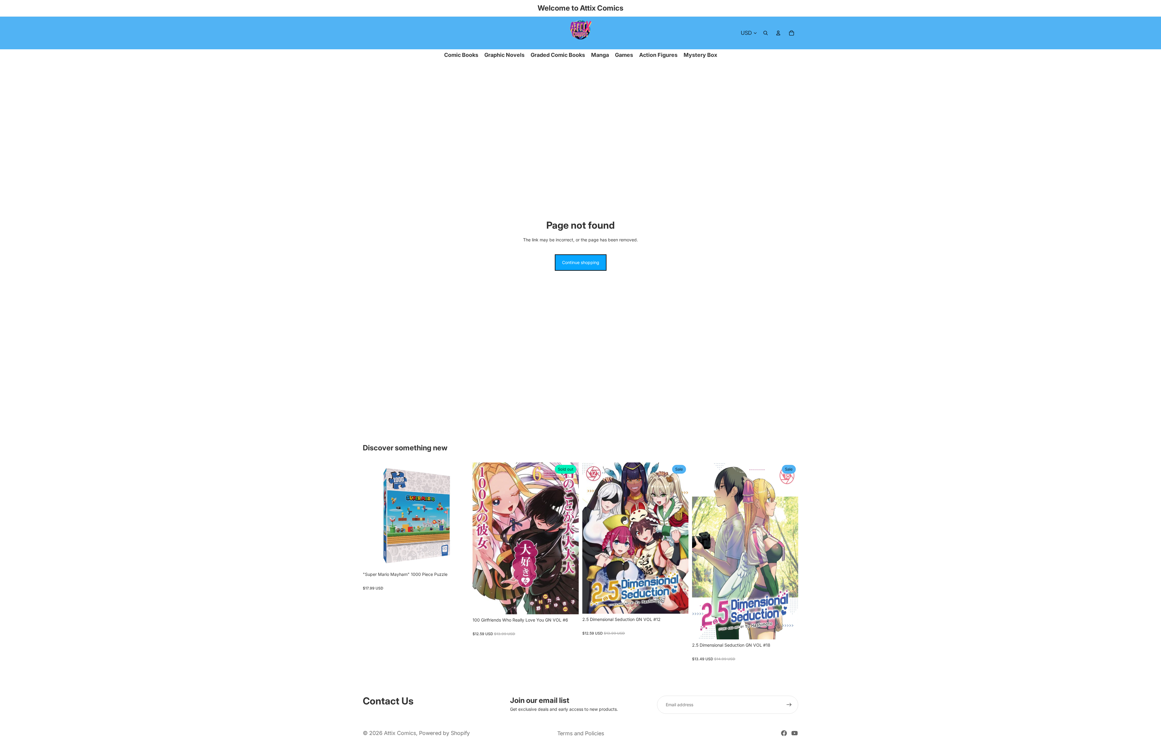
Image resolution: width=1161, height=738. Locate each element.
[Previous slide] (372, 515)
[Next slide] (460, 515)
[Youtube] (794, 733)
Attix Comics (400, 733)
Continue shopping (580, 262)
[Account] (778, 33)
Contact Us (388, 701)
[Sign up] (789, 704)
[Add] (459, 559)
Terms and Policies (580, 733)
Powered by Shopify (444, 733)
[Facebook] (784, 733)
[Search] (765, 33)
